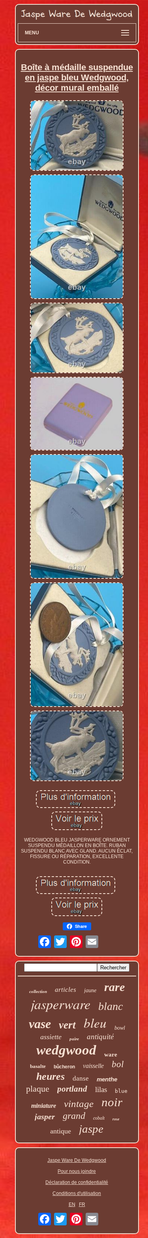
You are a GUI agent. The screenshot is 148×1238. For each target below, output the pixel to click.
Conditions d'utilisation (76, 1193)
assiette (51, 1037)
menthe (107, 1079)
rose (115, 1119)
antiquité (100, 1036)
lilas (101, 1089)
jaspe (91, 1128)
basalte (38, 1066)
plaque (37, 1089)
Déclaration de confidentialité (76, 1182)
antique (60, 1131)
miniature (43, 1105)
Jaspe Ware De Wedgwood (76, 1160)
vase (40, 1024)
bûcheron (64, 1067)
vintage (79, 1103)
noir (111, 1102)
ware (110, 1054)
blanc (110, 1006)
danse (81, 1078)
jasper (45, 1116)
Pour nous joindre (77, 1171)
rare (114, 986)
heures (50, 1076)
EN (72, 1204)
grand (74, 1116)
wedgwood (66, 1050)
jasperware (60, 1004)
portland (72, 1089)
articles (65, 989)
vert (67, 1025)
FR (82, 1204)
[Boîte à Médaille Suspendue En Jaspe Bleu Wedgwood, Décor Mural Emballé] (77, 136)
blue (121, 1091)
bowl (119, 1028)
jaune (90, 990)
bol (118, 1064)
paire (74, 1038)
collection (38, 991)
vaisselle (93, 1065)
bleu (95, 1022)
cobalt (99, 1118)
